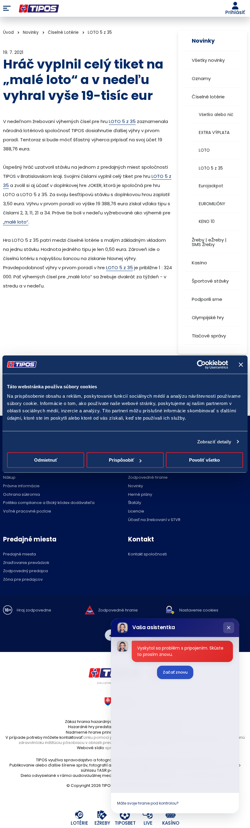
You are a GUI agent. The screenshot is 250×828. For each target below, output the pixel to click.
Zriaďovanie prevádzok (26, 563)
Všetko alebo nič (216, 115)
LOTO (204, 150)
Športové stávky (210, 281)
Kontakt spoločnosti (147, 554)
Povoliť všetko (204, 460)
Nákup (9, 478)
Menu (7, 8)
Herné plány (140, 495)
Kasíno (199, 262)
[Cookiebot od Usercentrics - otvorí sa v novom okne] (201, 364)
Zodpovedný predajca (25, 571)
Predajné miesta (19, 554)
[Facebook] (110, 635)
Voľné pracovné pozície (27, 511)
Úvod (8, 32)
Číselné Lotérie (63, 32)
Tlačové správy (209, 336)
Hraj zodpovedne (34, 610)
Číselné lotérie (208, 96)
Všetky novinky (208, 60)
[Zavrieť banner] (241, 364)
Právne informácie (21, 486)
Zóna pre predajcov (23, 580)
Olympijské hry (208, 317)
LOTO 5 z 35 (211, 168)
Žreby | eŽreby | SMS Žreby (209, 242)
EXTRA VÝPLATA (214, 133)
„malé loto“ (15, 222)
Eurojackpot (211, 186)
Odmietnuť (45, 460)
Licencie (136, 511)
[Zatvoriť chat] (228, 627)
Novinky (31, 32)
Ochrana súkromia (21, 495)
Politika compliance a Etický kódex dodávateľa (49, 503)
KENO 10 (207, 221)
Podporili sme (207, 299)
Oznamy (201, 78)
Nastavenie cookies (198, 610)
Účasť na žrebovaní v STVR (154, 520)
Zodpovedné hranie (148, 478)
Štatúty (134, 503)
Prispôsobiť (121, 460)
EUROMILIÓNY (212, 204)
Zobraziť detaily (214, 441)
